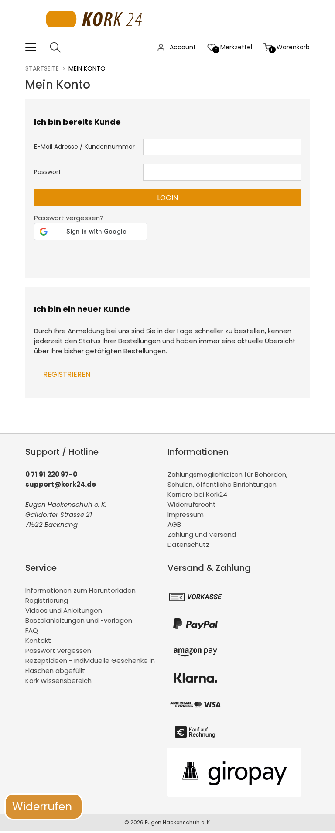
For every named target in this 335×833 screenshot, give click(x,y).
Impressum (186, 514)
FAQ (31, 630)
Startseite (42, 68)
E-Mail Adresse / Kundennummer (84, 146)
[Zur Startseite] (96, 36)
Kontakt (38, 640)
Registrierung (46, 600)
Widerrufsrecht (192, 504)
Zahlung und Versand (202, 534)
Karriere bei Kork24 (197, 494)
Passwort (47, 171)
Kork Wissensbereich (58, 680)
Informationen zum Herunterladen (80, 590)
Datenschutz (188, 544)
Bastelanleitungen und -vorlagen (78, 620)
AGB (174, 524)
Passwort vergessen (58, 650)
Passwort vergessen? (68, 217)
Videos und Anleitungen (63, 610)
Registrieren (66, 374)
